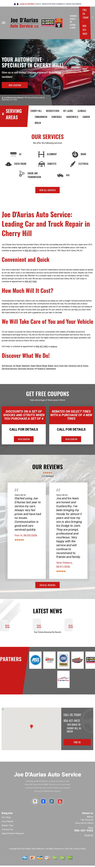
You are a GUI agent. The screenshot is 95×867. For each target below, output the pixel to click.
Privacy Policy (79, 849)
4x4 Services (7, 366)
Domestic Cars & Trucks (78, 366)
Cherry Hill (36, 111)
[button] (31, 727)
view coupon (24, 439)
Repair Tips (7, 825)
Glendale (82, 111)
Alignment (26, 366)
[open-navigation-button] (3, 23)
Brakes (50, 366)
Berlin (38, 123)
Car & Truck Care (61, 366)
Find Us (77, 742)
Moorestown (52, 111)
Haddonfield (72, 117)
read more (7, 626)
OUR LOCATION (15, 85)
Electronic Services (26, 369)
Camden (86, 117)
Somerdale (56, 117)
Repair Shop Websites (35, 849)
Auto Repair (8, 821)
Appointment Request (13, 833)
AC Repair (17, 366)
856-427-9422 (85, 29)
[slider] (47, 472)
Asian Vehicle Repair (39, 366)
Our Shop (6, 817)
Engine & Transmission (47, 369)
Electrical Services (9, 369)
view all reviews (47, 585)
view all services (47, 190)
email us (53, 346)
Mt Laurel (68, 111)
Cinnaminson (41, 117)
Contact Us (7, 829)
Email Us (89, 835)
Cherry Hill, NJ (20, 495)
